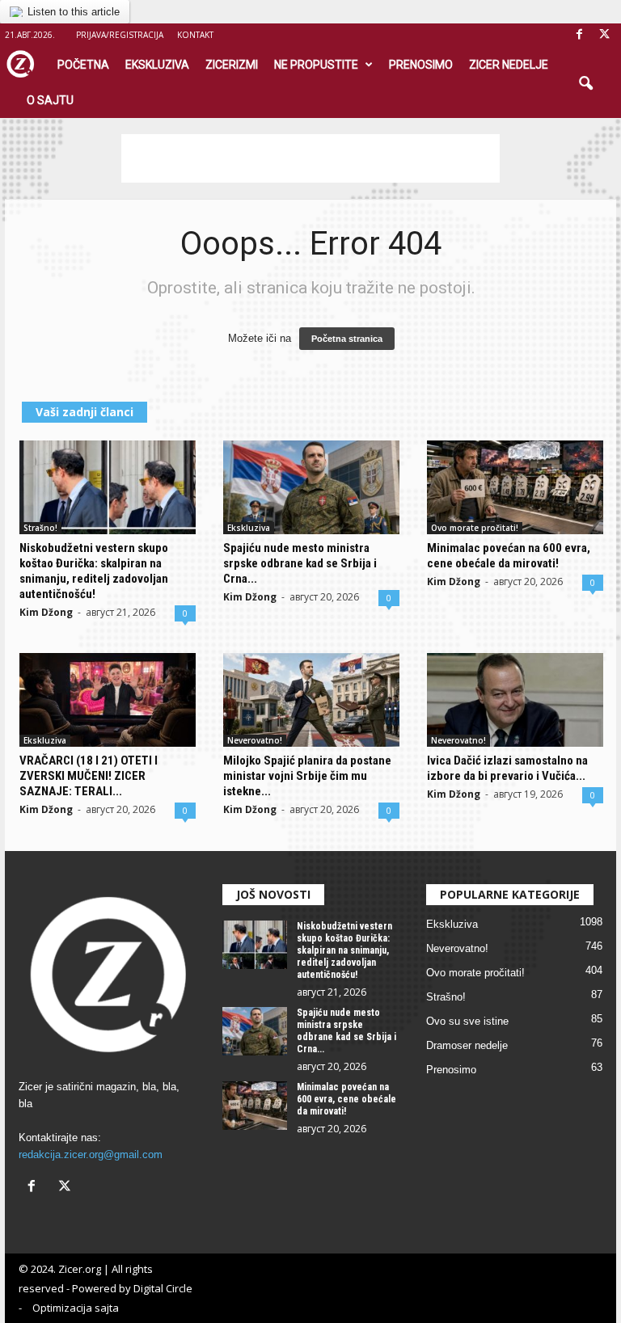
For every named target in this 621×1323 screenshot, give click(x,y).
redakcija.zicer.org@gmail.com (91, 1154)
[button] (585, 84)
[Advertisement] (310, 158)
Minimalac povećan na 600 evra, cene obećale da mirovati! (508, 556)
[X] (604, 35)
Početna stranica (346, 338)
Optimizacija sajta (75, 1307)
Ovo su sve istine (467, 1021)
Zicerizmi (231, 64)
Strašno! (40, 527)
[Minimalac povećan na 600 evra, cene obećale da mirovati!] (515, 487)
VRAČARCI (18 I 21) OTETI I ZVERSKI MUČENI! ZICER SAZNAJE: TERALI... (88, 775)
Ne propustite (316, 64)
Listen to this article (73, 12)
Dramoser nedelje (467, 1045)
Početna (83, 64)
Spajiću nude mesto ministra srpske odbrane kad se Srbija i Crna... (300, 563)
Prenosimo (421, 64)
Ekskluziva (157, 64)
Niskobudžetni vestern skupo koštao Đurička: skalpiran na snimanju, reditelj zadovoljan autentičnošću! (93, 571)
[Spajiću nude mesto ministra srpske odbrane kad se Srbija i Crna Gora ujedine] (311, 487)
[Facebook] (579, 35)
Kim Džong (46, 612)
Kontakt (195, 34)
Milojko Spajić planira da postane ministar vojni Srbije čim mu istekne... (307, 775)
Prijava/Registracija (119, 34)
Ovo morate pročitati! (474, 527)
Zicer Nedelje (508, 64)
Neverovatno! (254, 740)
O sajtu (50, 100)
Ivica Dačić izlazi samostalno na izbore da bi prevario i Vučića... (507, 768)
